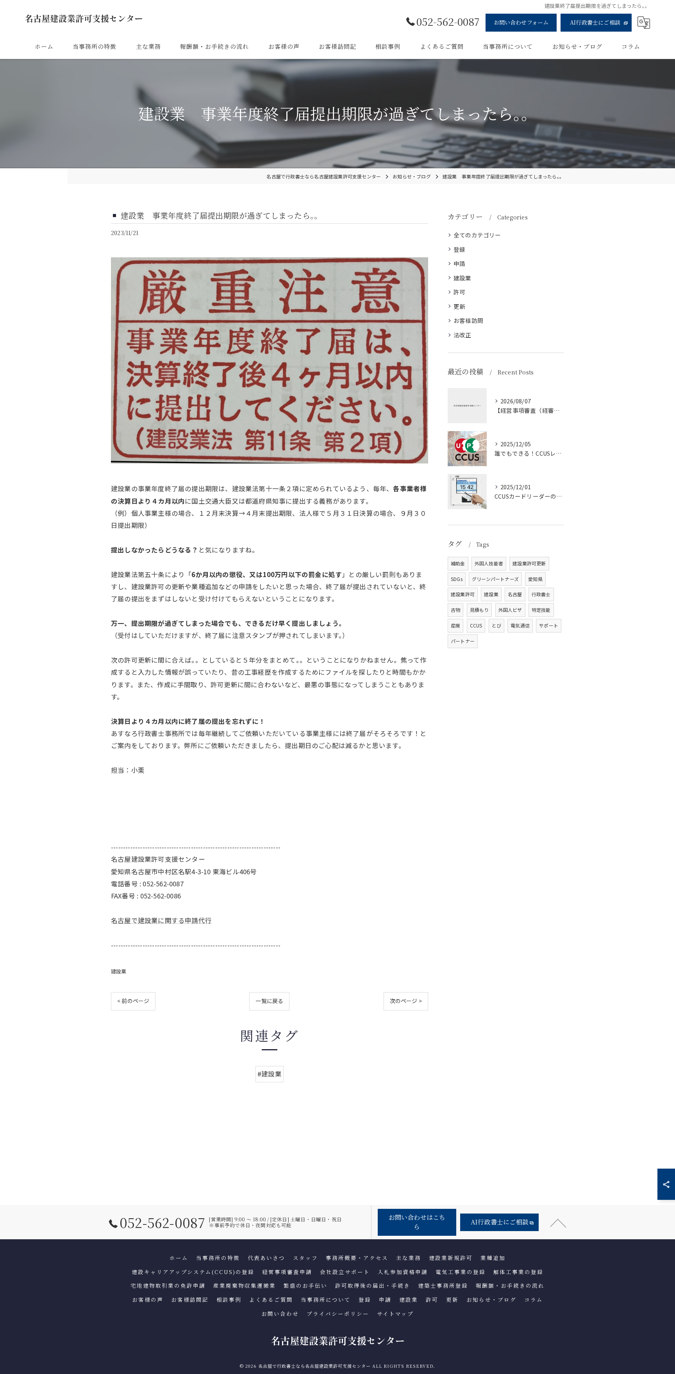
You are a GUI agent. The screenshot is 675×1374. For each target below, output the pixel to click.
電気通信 (520, 625)
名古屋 (515, 594)
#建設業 (269, 1073)
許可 (459, 292)
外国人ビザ (510, 609)
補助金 (458, 563)
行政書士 (541, 594)
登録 (459, 249)
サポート (548, 625)
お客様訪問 (468, 320)
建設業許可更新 (529, 563)
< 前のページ (133, 1001)
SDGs (456, 579)
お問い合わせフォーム (521, 22)
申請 (459, 263)
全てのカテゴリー (477, 235)
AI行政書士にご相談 (595, 22)
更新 (459, 306)
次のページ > (406, 1001)
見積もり (479, 609)
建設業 (119, 971)
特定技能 (541, 609)
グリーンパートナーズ (495, 579)
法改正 (462, 335)
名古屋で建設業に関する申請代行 (161, 920)
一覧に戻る (269, 1001)
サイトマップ (395, 1313)
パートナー (463, 641)
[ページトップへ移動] (558, 1222)
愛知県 (535, 579)
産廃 (455, 625)
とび (496, 625)
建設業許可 (463, 594)
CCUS (476, 625)
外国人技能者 (489, 563)
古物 (455, 609)
